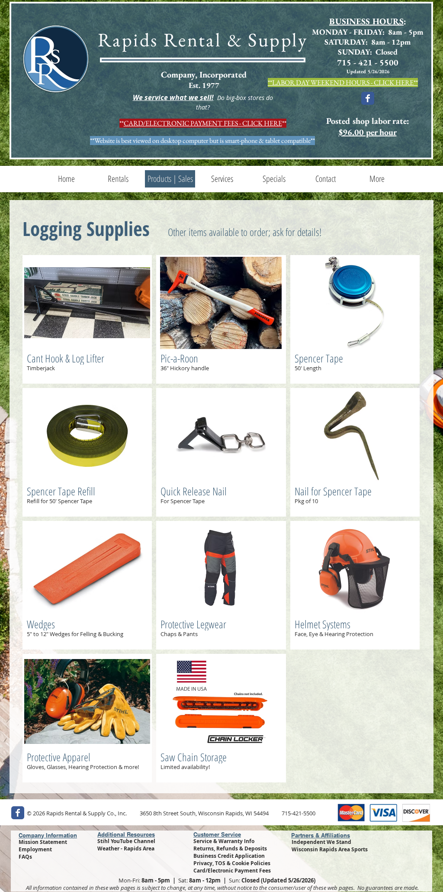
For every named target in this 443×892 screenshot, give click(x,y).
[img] (87, 319)
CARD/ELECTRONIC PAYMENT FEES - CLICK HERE (203, 123)
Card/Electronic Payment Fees (232, 870)
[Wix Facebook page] (367, 98)
